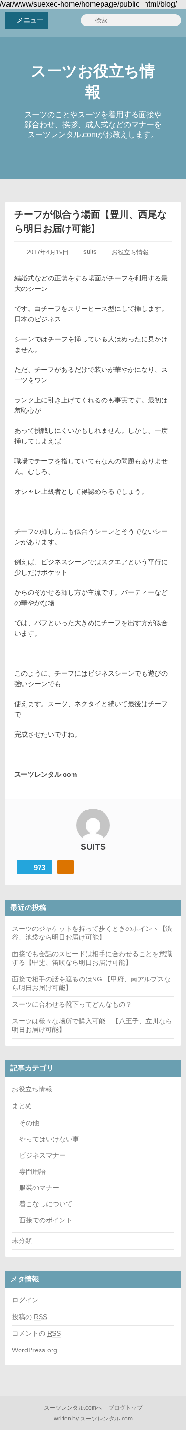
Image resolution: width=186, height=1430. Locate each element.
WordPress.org (34, 1350)
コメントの (36, 1333)
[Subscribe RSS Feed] (65, 867)
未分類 (22, 1240)
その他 (29, 1123)
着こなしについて (45, 1204)
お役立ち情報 (130, 252)
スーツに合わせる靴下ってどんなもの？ (72, 1004)
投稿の (29, 1316)
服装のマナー (39, 1187)
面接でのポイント (45, 1220)
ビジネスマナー (42, 1155)
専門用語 (32, 1171)
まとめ (22, 1106)
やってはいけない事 (49, 1139)
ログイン (25, 1300)
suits (90, 251)
